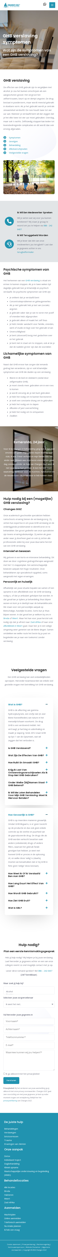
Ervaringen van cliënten (15, 1144)
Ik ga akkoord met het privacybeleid (22, 1073)
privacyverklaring (10, 1100)
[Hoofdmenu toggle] (52, 5)
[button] (29, 704)
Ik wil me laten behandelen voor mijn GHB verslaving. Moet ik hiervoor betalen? (27, 795)
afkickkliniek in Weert (13, 625)
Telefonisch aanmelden (15, 1222)
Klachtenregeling (43, 1244)
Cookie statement (13, 1244)
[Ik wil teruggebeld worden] (9, 244)
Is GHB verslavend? (19, 748)
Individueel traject (12, 1159)
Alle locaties (9, 1187)
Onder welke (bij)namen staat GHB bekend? (26, 784)
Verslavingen (10, 1132)
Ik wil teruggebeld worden (32, 235)
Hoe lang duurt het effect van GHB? (26, 885)
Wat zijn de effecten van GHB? (26, 755)
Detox (7, 1156)
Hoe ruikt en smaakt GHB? (23, 762)
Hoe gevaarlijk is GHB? (21, 814)
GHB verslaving (32, 280)
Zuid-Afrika (35, 622)
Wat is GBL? (15, 908)
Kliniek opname (11, 1167)
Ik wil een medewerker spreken (34, 212)
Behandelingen (11, 1128)
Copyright (26, 1250)
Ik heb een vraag (12, 1229)
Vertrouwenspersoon (16, 1247)
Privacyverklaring (28, 1244)
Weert (15, 618)
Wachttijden (9, 1214)
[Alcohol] (29, 991)
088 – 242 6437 (45, 970)
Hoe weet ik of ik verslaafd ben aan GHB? (24, 875)
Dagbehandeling (12, 1163)
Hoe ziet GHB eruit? (19, 900)
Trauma (8, 1140)
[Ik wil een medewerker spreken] (9, 221)
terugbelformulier (25, 252)
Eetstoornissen (11, 1136)
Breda (6, 618)
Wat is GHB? (15, 704)
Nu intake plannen (12, 1226)
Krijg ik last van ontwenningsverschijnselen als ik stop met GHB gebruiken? (28, 772)
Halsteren (8, 1194)
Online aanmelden (12, 1218)
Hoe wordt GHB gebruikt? (23, 893)
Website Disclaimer (33, 1247)
